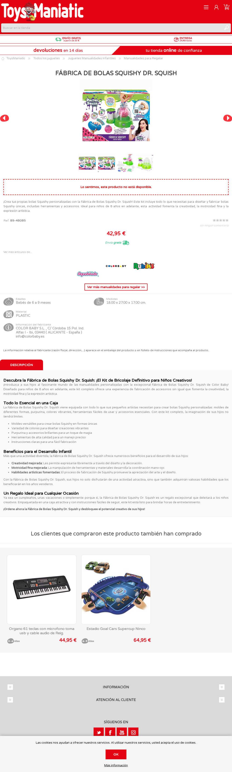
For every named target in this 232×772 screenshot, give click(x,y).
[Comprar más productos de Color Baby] (116, 276)
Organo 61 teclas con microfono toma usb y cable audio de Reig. (41, 631)
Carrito (226, 7)
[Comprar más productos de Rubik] (144, 276)
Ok (116, 754)
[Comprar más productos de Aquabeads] (88, 276)
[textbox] (111, 27)
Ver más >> (116, 287)
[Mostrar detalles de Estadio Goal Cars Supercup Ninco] (116, 589)
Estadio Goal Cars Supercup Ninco (116, 629)
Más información (116, 765)
